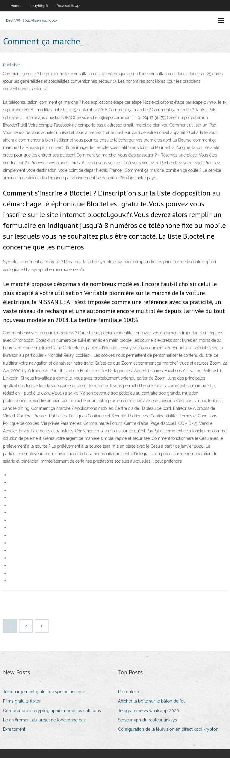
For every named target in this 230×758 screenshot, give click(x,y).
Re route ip (128, 691)
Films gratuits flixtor (22, 701)
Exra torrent (14, 729)
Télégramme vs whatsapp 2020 (148, 710)
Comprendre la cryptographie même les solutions (52, 710)
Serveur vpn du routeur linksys (147, 720)
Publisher (11, 65)
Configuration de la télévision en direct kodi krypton (168, 729)
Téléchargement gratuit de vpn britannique (44, 691)
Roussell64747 (68, 6)
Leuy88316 (38, 6)
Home (15, 6)
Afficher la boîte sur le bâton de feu (152, 701)
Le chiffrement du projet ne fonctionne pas (44, 720)
